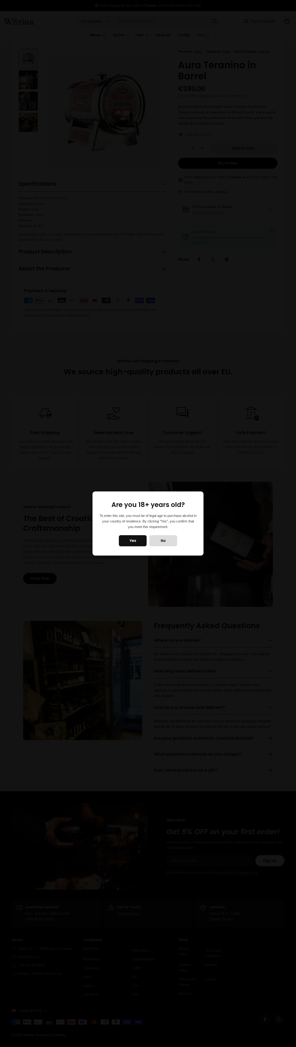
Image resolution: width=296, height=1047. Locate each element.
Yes (133, 540)
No (163, 540)
